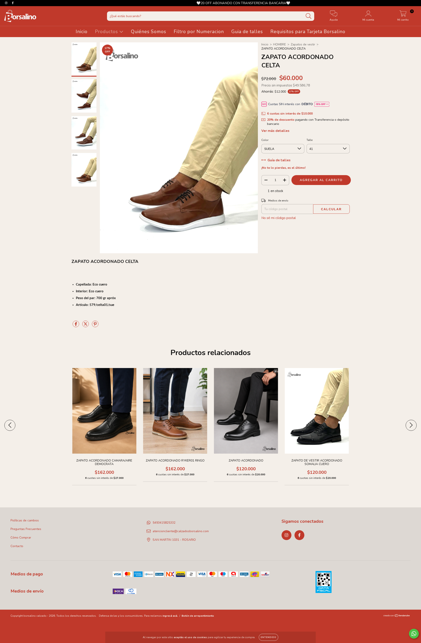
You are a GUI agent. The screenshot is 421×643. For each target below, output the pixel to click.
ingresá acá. (170, 616)
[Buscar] (308, 16)
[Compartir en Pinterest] (95, 326)
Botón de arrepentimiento (198, 616)
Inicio (81, 32)
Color (264, 140)
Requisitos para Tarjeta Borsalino (307, 32)
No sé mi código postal (278, 218)
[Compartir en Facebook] (76, 326)
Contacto (17, 546)
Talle (309, 140)
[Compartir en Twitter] (86, 326)
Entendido (268, 637)
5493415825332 (164, 523)
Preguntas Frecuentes (26, 529)
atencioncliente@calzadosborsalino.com (181, 531)
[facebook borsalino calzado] (13, 3)
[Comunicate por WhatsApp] (414, 634)
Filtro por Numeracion (199, 32)
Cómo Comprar (21, 537)
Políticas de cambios (25, 520)
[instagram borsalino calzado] (6, 3)
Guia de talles (247, 32)
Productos (107, 32)
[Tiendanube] (396, 616)
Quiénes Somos (148, 32)
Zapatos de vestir (303, 44)
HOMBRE (279, 44)
